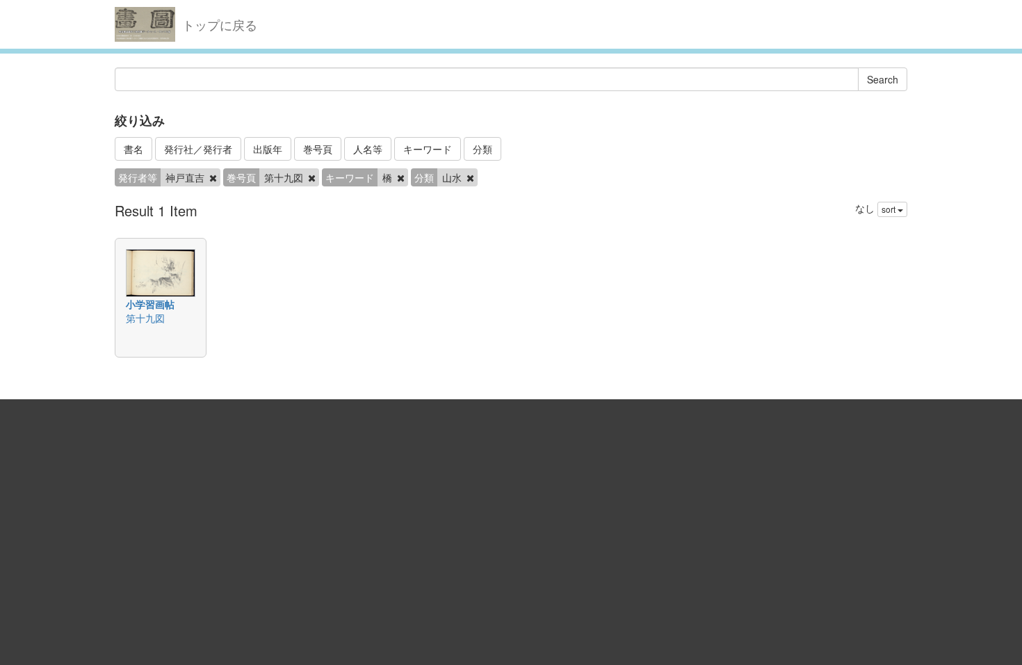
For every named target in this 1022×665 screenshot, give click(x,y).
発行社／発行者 (198, 149)
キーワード (427, 149)
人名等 (367, 149)
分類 (482, 149)
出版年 (267, 149)
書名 (133, 149)
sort (890, 209)
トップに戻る (219, 24)
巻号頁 (317, 149)
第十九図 (145, 318)
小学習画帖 (150, 304)
